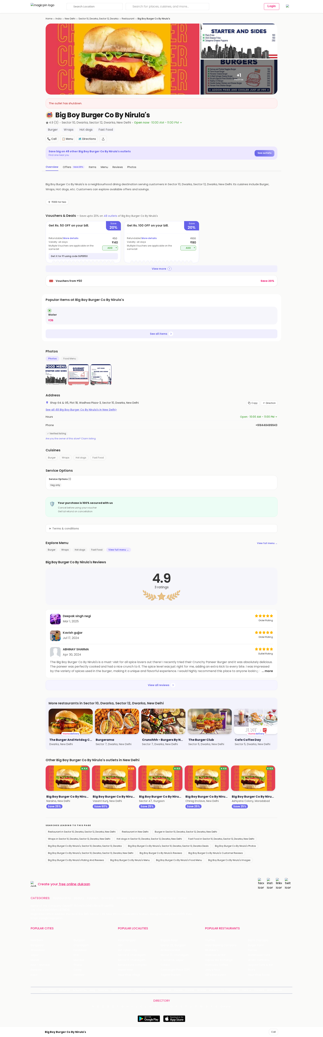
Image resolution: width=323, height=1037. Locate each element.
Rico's (251, 970)
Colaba (165, 965)
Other (183, 898)
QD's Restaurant (215, 975)
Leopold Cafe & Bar (260, 965)
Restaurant (128, 18)
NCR (76, 955)
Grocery (107, 898)
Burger (52, 457)
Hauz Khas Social (259, 975)
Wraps (65, 457)
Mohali (35, 960)
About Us (64, 990)
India (58, 18)
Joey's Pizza (212, 970)
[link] (161, 315)
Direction (271, 403)
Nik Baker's (211, 950)
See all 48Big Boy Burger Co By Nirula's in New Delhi (81, 410)
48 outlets (110, 216)
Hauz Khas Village (129, 975)
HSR (120, 945)
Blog (92, 990)
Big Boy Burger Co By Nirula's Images (229, 860)
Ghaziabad (38, 950)
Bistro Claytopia (258, 940)
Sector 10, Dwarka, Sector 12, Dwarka (99, 18)
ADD (112, 247)
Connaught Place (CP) (175, 970)
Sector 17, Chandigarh (175, 955)
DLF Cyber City (127, 950)
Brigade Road (169, 940)
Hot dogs (81, 457)
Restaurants (62, 898)
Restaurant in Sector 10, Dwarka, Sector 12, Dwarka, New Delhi (82, 831)
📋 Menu (67, 139)
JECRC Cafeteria (258, 960)
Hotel (153, 898)
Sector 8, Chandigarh (132, 955)
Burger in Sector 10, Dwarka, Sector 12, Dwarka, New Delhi (186, 831)
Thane (77, 965)
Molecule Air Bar (215, 955)
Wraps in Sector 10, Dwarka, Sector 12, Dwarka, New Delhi (79, 838)
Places (178, 990)
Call (273, 1031)
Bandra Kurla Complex (132, 965)
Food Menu (69, 358)
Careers (259, 990)
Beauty (79, 898)
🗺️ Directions (87, 139)
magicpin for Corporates (224, 990)
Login (271, 6)
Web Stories (274, 990)
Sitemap (166, 990)
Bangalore (37, 945)
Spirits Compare (121, 990)
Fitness (122, 898)
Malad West (125, 970)
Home (49, 18)
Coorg (77, 970)
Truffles (210, 940)
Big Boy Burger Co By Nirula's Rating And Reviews (76, 860)
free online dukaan (74, 884)
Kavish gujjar (73, 633)
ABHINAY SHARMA (76, 649)
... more (267, 671)
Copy (254, 403)
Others (225, 1006)
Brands (201, 990)
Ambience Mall (170, 950)
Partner (189, 990)
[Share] (103, 139)
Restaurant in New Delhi (135, 831)
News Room (48, 990)
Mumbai (78, 960)
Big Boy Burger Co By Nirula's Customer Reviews (215, 853)
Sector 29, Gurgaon (173, 945)
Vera (245, 990)
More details (70, 238)
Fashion (92, 898)
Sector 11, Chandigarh (131, 960)
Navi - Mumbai (40, 965)
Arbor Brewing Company (221, 945)
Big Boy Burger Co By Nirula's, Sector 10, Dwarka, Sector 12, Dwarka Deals (168, 846)
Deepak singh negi (77, 616)
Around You (80, 990)
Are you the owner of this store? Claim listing (71, 438)
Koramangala (127, 940)
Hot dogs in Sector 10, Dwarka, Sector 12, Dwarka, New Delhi (149, 838)
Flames (252, 950)
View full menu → (267, 543)
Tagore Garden (170, 975)
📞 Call (52, 139)
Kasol (34, 975)
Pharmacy (168, 898)
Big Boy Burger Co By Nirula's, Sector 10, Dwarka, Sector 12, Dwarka (85, 846)
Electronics (138, 898)
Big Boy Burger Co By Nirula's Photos (235, 846)
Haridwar (79, 975)
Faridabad (79, 950)
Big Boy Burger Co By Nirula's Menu (130, 860)
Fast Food (98, 457)
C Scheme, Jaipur (172, 960)
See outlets (264, 153)
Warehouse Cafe (259, 955)
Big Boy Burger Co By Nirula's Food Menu (179, 860)
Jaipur (35, 955)
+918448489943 (266, 425)
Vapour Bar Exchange (219, 960)
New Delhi (70, 18)
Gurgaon (79, 940)
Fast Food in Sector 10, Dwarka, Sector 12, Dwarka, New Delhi (221, 838)
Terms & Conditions (146, 990)
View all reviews (158, 685)
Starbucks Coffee (216, 965)
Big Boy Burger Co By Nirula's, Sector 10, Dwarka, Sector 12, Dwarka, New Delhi (90, 853)
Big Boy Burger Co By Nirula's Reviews (161, 853)
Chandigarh (81, 945)
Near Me (103, 990)
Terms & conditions (65, 528)
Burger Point (256, 945)
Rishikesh (36, 970)
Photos (52, 358)
